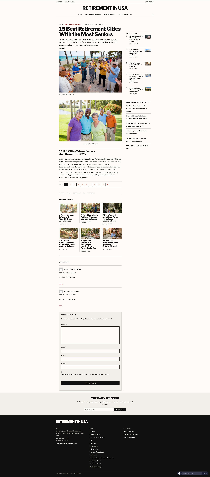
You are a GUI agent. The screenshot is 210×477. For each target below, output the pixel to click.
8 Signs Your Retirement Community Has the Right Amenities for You (88, 244)
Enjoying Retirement (93, 14)
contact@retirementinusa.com (66, 444)
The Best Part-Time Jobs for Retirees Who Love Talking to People (136, 108)
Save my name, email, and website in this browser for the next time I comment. (85, 374)
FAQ (91, 440)
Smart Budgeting (125, 14)
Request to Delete (96, 464)
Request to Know (95, 461)
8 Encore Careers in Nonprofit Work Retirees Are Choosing (66, 218)
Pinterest (91, 193)
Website (63, 363)
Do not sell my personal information (102, 458)
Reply (61, 284)
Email (68, 193)
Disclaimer (93, 455)
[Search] (152, 14)
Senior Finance (110, 14)
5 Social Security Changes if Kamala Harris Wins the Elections (136, 77)
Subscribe (120, 409)
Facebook (77, 193)
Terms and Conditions (97, 452)
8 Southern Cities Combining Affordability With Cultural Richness (67, 243)
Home (80, 14)
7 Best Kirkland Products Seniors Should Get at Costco (135, 52)
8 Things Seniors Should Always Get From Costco (136, 90)
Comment (64, 325)
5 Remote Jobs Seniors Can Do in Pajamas (135, 64)
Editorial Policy (95, 434)
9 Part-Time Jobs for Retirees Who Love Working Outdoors (89, 217)
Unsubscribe (94, 446)
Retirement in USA (72, 422)
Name (63, 347)
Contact (92, 431)
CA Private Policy (95, 467)
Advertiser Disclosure (97, 437)
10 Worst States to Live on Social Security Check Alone (136, 38)
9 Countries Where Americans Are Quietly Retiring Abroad (110, 243)
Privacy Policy (94, 449)
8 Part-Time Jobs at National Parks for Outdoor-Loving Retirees (110, 218)
